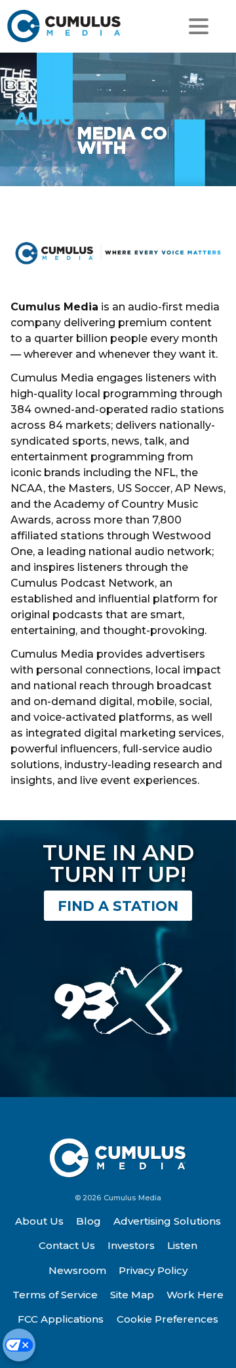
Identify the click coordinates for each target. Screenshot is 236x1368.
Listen (182, 1245)
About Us (39, 1221)
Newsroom (77, 1270)
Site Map (132, 1294)
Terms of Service (55, 1294)
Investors (131, 1245)
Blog (88, 1221)
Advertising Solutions (167, 1221)
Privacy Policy (153, 1270)
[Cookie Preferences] (19, 1345)
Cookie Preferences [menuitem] (167, 1319)
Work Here (195, 1294)
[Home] (64, 26)
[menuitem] (39, 1221)
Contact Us (67, 1245)
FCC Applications (61, 1319)
